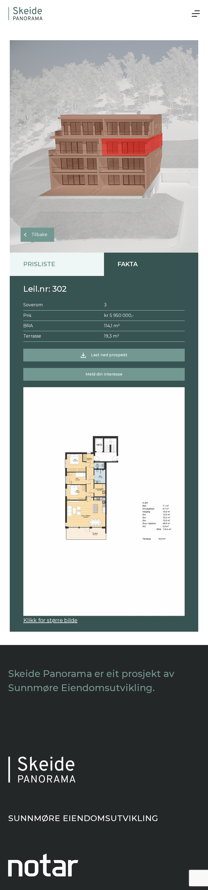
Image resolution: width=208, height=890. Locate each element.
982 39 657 (38, 723)
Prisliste (39, 264)
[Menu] (196, 13)
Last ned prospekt (109, 354)
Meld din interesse (104, 374)
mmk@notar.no (39, 730)
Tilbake (39, 234)
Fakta (128, 264)
